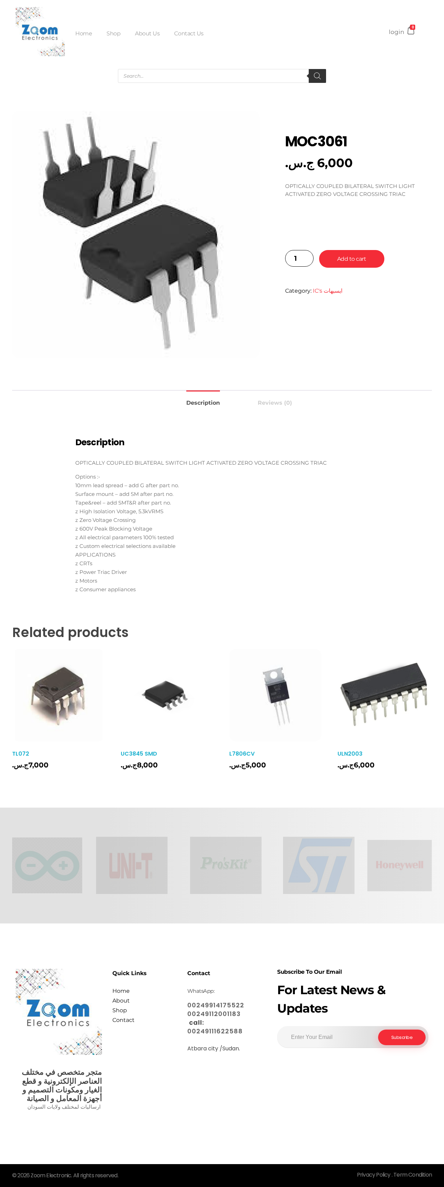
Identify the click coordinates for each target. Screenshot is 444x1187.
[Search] (317, 76)
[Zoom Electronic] (40, 31)
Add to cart (351, 259)
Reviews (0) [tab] (275, 402)
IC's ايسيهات (327, 290)
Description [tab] (203, 402)
